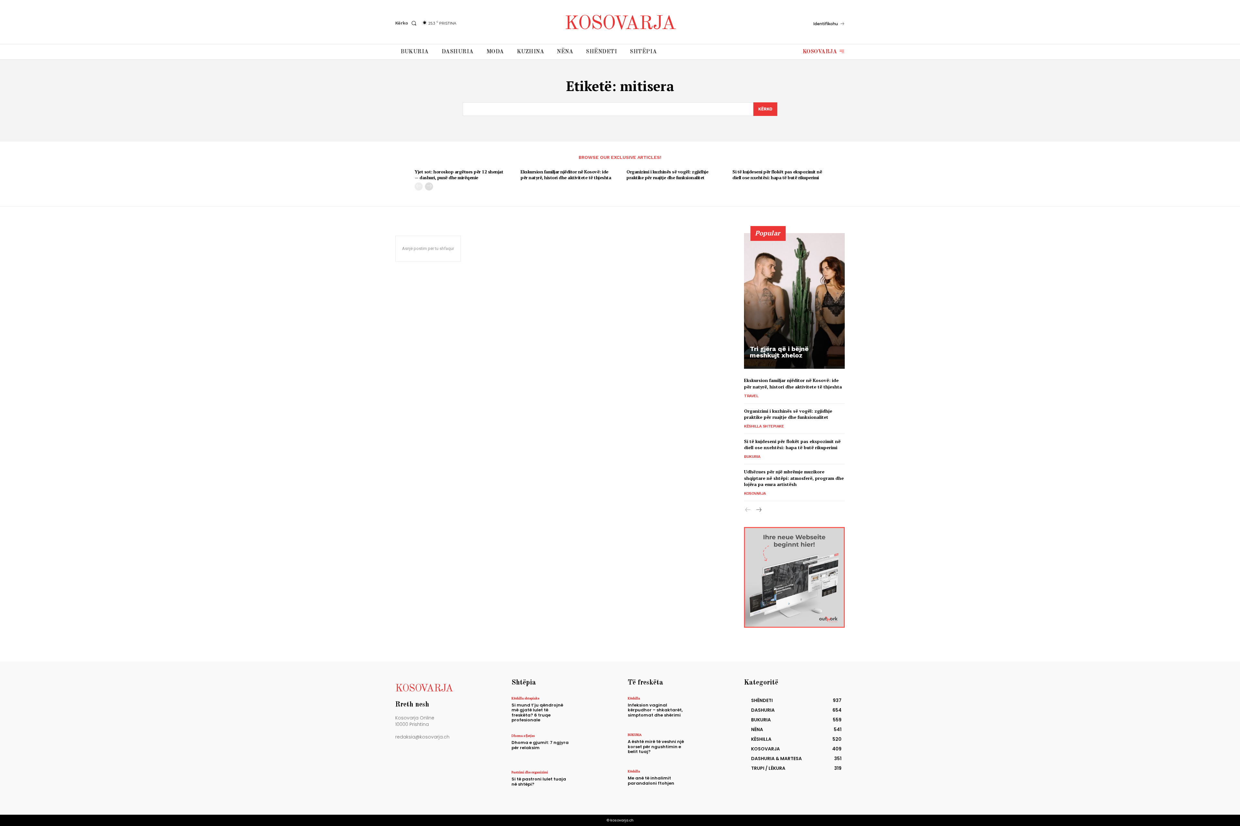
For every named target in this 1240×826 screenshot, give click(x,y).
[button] (407, 23)
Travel (751, 396)
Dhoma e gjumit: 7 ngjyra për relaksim (540, 745)
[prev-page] (419, 186)
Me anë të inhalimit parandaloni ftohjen (651, 780)
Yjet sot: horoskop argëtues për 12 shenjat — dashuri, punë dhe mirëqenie (459, 175)
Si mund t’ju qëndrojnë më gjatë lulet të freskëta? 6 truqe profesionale (537, 712)
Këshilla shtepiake (764, 426)
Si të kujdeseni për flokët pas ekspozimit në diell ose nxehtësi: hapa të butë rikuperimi (777, 175)
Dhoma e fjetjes (523, 736)
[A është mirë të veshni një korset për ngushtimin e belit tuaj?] (708, 747)
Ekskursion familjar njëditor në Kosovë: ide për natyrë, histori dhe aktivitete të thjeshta (566, 175)
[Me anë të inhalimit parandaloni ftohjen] (708, 783)
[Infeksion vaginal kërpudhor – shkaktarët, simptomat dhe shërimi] (708, 710)
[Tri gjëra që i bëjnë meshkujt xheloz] (794, 301)
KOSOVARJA (755, 493)
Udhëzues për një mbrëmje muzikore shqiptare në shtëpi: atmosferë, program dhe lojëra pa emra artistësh (794, 478)
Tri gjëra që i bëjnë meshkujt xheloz (779, 352)
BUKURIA (752, 456)
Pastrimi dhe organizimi (530, 772)
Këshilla (634, 698)
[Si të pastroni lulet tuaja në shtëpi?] (592, 784)
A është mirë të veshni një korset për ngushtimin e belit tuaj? (656, 746)
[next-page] (429, 186)
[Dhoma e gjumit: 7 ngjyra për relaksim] (592, 748)
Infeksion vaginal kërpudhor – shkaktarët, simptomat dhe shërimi (655, 710)
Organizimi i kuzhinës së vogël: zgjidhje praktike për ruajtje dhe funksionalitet (667, 175)
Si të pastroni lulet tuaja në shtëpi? (539, 781)
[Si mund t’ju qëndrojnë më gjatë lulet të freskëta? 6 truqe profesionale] (592, 710)
